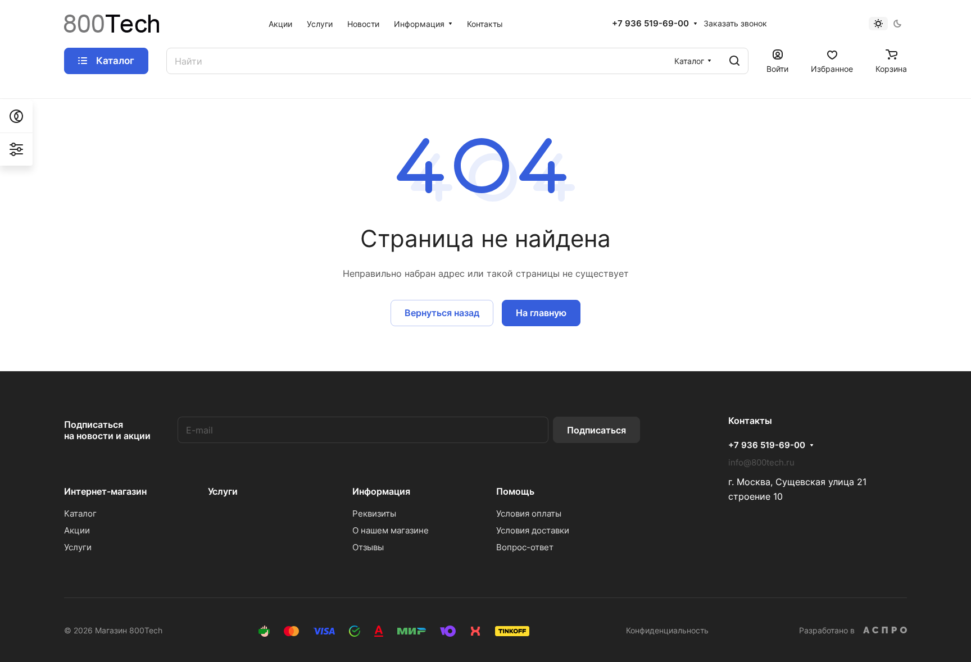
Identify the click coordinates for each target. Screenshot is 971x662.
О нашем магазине (390, 530)
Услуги (78, 547)
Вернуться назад (442, 312)
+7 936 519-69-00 (650, 24)
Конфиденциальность (667, 630)
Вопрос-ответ (524, 547)
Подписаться (596, 430)
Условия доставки (532, 530)
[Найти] (734, 61)
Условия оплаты (528, 513)
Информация (381, 491)
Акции (77, 530)
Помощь (515, 491)
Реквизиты (374, 513)
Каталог (80, 513)
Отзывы (368, 547)
